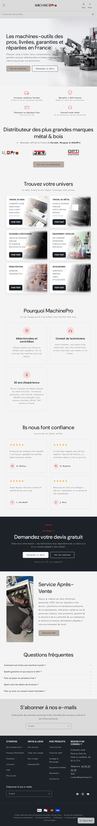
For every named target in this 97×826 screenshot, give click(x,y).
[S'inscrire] (68, 726)
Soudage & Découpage (54, 760)
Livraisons (10, 764)
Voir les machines (18, 68)
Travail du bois (55, 747)
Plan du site (11, 775)
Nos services (33, 747)
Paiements (10, 758)
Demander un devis (45, 68)
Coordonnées (58, 818)
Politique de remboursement (23, 818)
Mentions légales (49, 820)
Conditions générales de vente (75, 818)
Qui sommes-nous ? (14, 747)
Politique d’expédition (43, 818)
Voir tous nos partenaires (48, 164)
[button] (6, 5)
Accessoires (54, 779)
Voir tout (15, 222)
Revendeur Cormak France (52, 815)
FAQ (8, 770)
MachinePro (25, 815)
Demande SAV (49, 633)
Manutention (54, 773)
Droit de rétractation (36, 815)
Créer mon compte (35, 753)
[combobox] (46, 14)
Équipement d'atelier (57, 767)
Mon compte (33, 758)
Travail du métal (55, 753)
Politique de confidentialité (73, 815)
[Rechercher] (92, 14)
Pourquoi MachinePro (15, 753)
